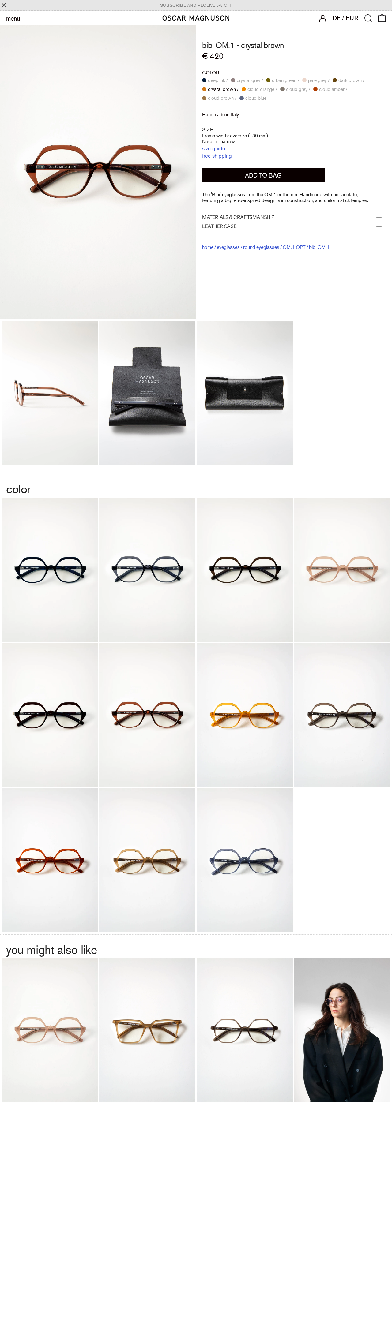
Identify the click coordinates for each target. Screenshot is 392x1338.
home (207, 247)
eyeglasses (228, 247)
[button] (368, 18)
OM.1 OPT (294, 247)
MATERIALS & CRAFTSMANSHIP (238, 217)
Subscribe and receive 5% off (196, 5)
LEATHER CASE (219, 226)
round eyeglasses (261, 247)
